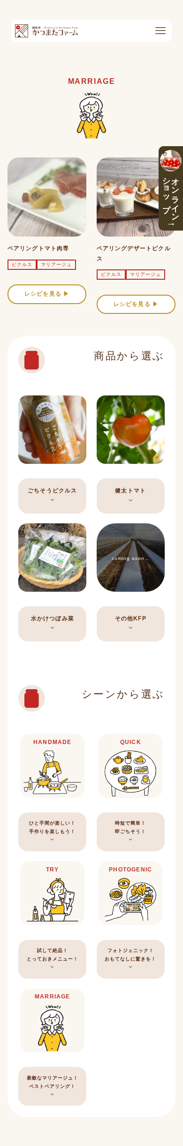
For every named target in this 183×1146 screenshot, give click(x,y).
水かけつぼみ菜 (52, 618)
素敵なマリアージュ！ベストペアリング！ (52, 1082)
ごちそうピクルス (52, 490)
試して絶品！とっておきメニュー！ (52, 954)
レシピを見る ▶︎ (47, 293)
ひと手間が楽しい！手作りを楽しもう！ (52, 827)
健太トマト (130, 490)
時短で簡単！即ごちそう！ (130, 827)
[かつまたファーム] (46, 31)
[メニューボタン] (160, 31)
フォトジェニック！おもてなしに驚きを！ (130, 954)
